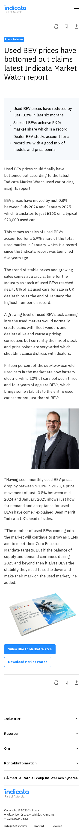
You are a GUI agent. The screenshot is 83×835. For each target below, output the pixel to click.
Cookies (56, 826)
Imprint (39, 826)
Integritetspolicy (15, 826)
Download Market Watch (27, 662)
